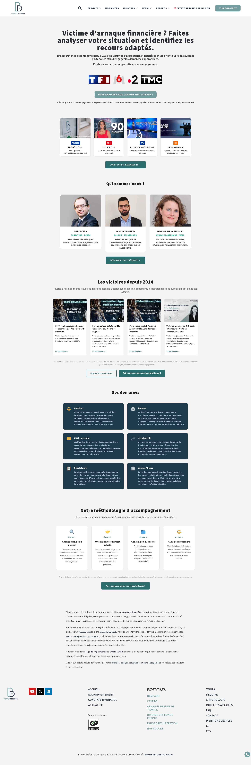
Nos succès (112, 8)
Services (93, 8)
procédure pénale (108, 632)
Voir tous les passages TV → (125, 164)
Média (145, 8)
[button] (80, 8)
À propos (161, 8)
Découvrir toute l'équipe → (125, 260)
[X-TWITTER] (40, 691)
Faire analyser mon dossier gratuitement (142, 373)
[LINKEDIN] (48, 691)
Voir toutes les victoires (101, 373)
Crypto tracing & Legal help (193, 8)
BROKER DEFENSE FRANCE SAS (159, 754)
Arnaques (129, 8)
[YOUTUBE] (32, 691)
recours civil (84, 632)
